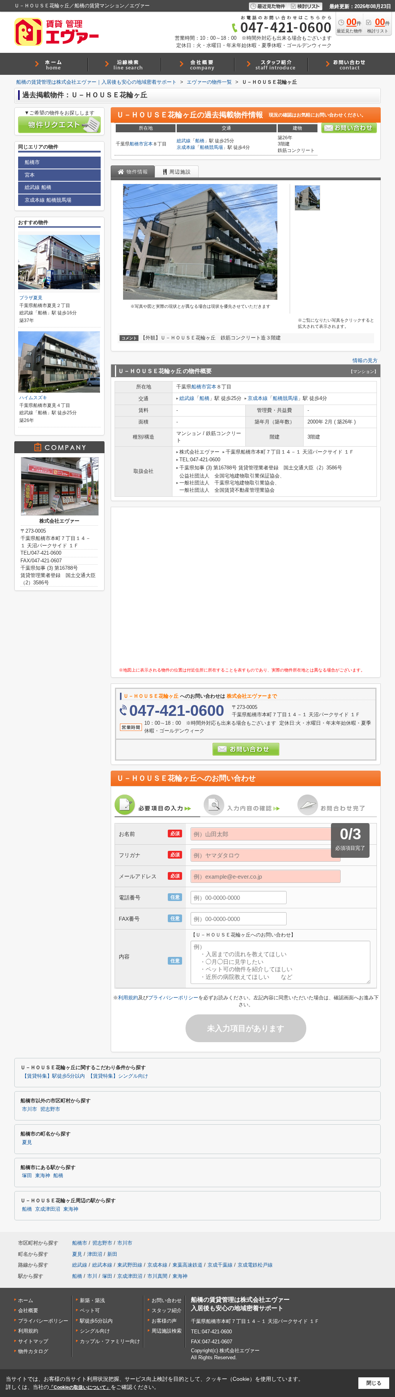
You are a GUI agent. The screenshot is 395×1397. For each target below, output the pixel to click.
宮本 (148, 144)
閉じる (373, 1383)
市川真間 (157, 1276)
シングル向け (95, 1331)
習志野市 (50, 1109)
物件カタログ (33, 1351)
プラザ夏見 (30, 297)
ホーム (25, 1300)
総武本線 (102, 1265)
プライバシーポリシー (173, 998)
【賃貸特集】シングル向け (118, 1076)
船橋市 (136, 144)
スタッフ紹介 (167, 1310)
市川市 (29, 1109)
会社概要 (28, 1310)
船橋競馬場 (211, 147)
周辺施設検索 (167, 1331)
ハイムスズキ (33, 397)
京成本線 (186, 147)
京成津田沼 (47, 1209)
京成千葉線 (220, 1265)
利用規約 (128, 998)
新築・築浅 (92, 1300)
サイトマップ (33, 1341)
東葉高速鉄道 (187, 1265)
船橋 (199, 140)
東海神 (42, 1175)
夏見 (27, 1142)
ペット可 (90, 1310)
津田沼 (94, 1254)
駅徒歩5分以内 (96, 1321)
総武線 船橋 (38, 187)
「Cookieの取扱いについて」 (80, 1387)
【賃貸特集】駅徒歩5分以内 (53, 1076)
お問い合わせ (167, 1300)
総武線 (184, 140)
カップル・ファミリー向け (110, 1341)
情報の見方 (365, 360)
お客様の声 (164, 1321)
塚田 (27, 1175)
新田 (112, 1254)
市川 (92, 1276)
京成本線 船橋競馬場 (48, 200)
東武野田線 (129, 1265)
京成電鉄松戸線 (255, 1265)
